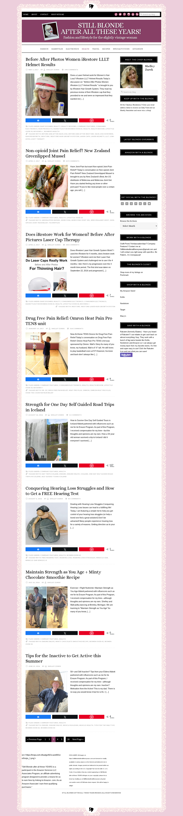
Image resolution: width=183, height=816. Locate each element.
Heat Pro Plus (75, 390)
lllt (107, 136)
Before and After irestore (81, 134)
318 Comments (76, 328)
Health (86, 129)
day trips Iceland (50, 474)
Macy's (123, 316)
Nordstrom (124, 303)
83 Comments (74, 499)
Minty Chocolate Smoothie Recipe (72, 641)
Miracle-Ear (102, 558)
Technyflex (54, 223)
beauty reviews (68, 126)
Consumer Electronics (95, 301)
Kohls (122, 297)
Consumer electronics (72, 301)
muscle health (86, 725)
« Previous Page (34, 739)
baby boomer (46, 126)
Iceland (84, 474)
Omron (86, 390)
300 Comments (72, 245)
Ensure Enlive (73, 474)
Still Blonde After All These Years (91, 32)
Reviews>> (38, 131)
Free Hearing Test (50, 558)
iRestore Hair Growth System (64, 136)
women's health (52, 131)
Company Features (86, 126)
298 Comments (71, 70)
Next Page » (77, 739)
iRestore (45, 136)
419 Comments (72, 161)
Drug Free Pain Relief (58, 390)
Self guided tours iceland (54, 476)
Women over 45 (74, 555)
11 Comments (75, 415)
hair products (45, 129)
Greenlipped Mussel (51, 220)
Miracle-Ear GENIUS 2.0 (36, 560)
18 (68, 739)
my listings (136, 272)
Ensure (62, 474)
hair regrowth (33, 136)
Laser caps (85, 136)
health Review (98, 129)
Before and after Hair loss (55, 134)
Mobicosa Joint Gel (80, 220)
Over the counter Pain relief (39, 393)
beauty (57, 126)
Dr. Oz (44, 390)
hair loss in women (104, 134)
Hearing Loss (66, 558)
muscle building (70, 725)
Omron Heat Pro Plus (100, 390)
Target (122, 310)
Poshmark (124, 275)
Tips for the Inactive (104, 725)
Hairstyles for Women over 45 (67, 129)
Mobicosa (66, 220)
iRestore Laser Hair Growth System (98, 306)
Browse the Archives (128, 221)
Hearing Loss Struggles (84, 558)
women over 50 (48, 728)
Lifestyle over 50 (75, 218)
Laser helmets (97, 136)
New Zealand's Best (100, 220)
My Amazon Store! (127, 291)
